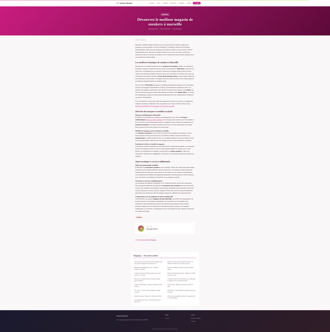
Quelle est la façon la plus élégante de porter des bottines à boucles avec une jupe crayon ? (180, 262)
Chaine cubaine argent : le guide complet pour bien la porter (148, 285)
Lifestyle (181, 3)
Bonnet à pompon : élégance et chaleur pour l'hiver (148, 296)
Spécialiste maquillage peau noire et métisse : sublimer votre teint (146, 268)
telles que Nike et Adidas (154, 120)
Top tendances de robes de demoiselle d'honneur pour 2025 (147, 300)
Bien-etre (173, 3)
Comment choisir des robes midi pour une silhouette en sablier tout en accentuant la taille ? (181, 279)
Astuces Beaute (124, 3)
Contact (193, 321)
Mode (189, 3)
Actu (158, 3)
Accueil (152, 3)
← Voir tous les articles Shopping (145, 240)
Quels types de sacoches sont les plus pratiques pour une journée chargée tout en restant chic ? (148, 262)
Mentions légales (196, 318)
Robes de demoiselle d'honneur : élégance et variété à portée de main (181, 274)
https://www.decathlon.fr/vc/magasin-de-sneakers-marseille (154, 106)
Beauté (165, 3)
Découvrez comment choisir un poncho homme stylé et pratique (147, 279)
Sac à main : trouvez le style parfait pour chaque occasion (147, 291)
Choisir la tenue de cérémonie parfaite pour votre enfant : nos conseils (147, 274)
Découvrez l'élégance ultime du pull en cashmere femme (180, 268)
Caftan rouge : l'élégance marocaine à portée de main (180, 285)
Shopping (196, 3)
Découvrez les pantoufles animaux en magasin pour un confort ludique (181, 297)
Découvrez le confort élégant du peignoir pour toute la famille (181, 291)
